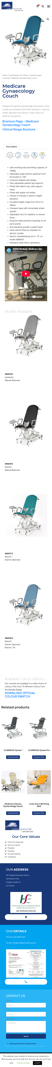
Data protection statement (22, 1043)
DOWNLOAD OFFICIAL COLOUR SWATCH (20, 694)
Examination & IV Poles (18, 75)
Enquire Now (13, 757)
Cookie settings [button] (23, 1063)
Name (9, 1001)
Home (4, 75)
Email (8, 1010)
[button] (48, 6)
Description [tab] (11, 146)
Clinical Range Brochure (18, 129)
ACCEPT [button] (37, 1063)
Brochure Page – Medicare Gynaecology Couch (20, 123)
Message (10, 1019)
